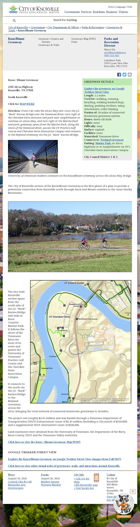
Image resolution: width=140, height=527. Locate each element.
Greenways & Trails (48, 45)
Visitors (123, 12)
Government (72, 12)
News (11, 474)
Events (45, 474)
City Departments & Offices (63, 27)
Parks (74, 41)
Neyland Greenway (112, 139)
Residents (99, 12)
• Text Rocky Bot (84, 488)
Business (111, 12)
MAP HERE (27, 103)
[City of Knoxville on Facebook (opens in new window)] (130, 477)
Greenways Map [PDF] (83, 38)
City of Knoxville (18, 27)
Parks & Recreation (93, 27)
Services (86, 12)
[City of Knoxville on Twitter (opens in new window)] (130, 481)
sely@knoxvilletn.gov (115, 52)
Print (129, 7)
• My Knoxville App (86, 485)
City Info (79, 474)
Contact (111, 474)
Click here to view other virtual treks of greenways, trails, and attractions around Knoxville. (64, 465)
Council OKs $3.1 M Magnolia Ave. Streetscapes (20, 485)
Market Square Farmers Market (51, 483)
